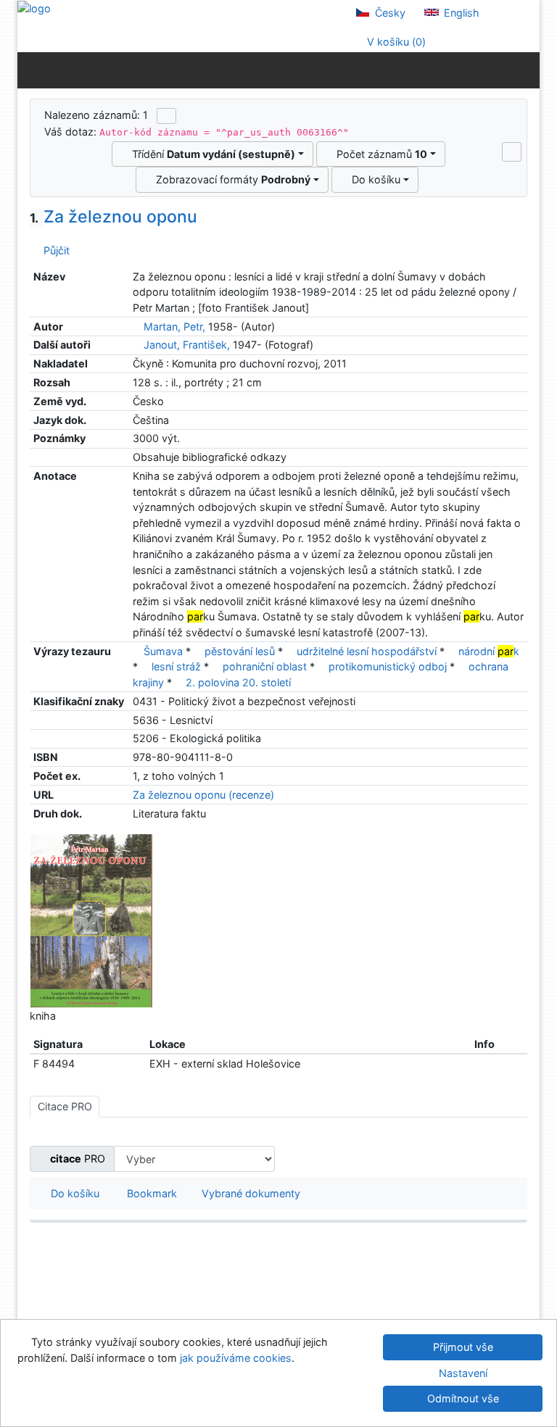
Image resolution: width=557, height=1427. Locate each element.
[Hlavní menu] (525, 69)
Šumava (163, 651)
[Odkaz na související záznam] (137, 326)
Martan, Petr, (174, 326)
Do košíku (373, 179)
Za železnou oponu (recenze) (203, 795)
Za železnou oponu (113, 217)
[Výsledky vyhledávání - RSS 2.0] (166, 116)
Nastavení (463, 1373)
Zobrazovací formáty (230, 179)
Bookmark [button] (149, 1193)
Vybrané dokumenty (249, 1193)
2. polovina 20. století (238, 682)
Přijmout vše (463, 1347)
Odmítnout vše (463, 1398)
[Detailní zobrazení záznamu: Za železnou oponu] (91, 920)
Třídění (210, 154)
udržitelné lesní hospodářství (367, 651)
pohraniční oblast (265, 666)
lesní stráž (176, 666)
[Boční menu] (31, 69)
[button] (511, 151)
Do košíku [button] (72, 1193)
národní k (488, 651)
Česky (388, 13)
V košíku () (395, 42)
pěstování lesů (240, 651)
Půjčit (54, 250)
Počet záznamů (379, 154)
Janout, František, (187, 344)
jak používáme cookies (236, 1358)
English (460, 13)
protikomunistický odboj (388, 666)
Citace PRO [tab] (65, 1106)
